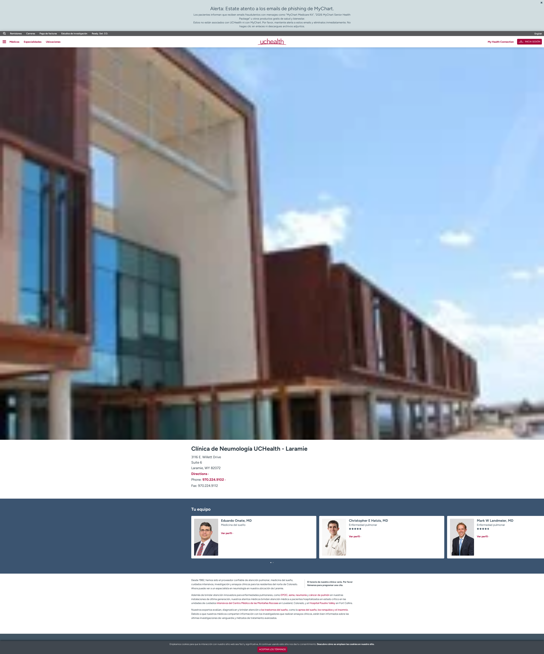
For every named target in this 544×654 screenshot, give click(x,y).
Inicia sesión (532, 41)
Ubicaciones (53, 41)
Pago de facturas (48, 33)
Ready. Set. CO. (100, 33)
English (538, 33)
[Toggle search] (4, 33)
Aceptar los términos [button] (272, 649)
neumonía (301, 595)
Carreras (30, 33)
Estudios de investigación (74, 33)
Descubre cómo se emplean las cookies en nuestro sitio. (345, 644)
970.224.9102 (213, 480)
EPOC (284, 595)
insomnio (343, 609)
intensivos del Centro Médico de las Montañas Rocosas (247, 603)
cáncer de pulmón (319, 595)
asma (292, 595)
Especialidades (32, 41)
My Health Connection (501, 41)
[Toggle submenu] (4, 42)
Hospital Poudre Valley (322, 603)
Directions (199, 474)
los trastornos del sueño (274, 609)
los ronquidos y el (327, 609)
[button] (270, 562)
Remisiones (16, 33)
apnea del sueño (307, 609)
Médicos (14, 41)
